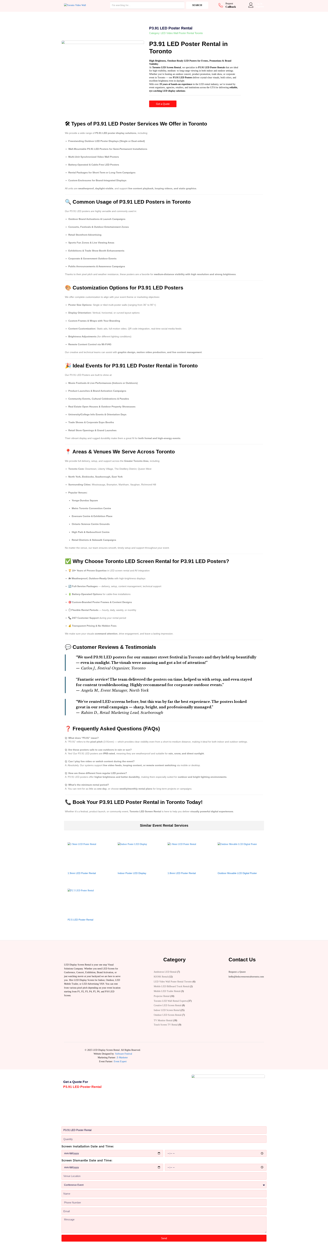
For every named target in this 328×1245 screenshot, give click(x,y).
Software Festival (123, 1053)
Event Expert (120, 1061)
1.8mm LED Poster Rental (182, 873)
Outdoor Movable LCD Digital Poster (237, 873)
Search (197, 5)
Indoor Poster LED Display (132, 873)
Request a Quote (237, 972)
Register (260, 6)
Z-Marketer (122, 1057)
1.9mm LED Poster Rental (82, 873)
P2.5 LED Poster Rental (80, 919)
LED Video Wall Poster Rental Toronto (182, 33)
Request (229, 3)
